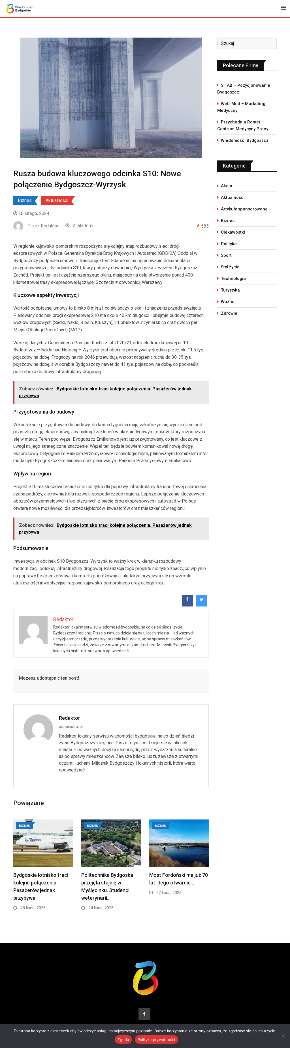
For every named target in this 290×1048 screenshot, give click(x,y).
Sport (226, 255)
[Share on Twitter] (201, 605)
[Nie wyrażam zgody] (283, 1036)
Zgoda (123, 1039)
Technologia (233, 278)
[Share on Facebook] (187, 605)
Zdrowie (229, 313)
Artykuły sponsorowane (244, 209)
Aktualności (57, 200)
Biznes (25, 200)
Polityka (229, 243)
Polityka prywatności (156, 1039)
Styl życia (230, 266)
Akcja (226, 185)
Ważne (227, 301)
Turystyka (230, 290)
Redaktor (69, 718)
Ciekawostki (233, 232)
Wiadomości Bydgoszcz (244, 140)
